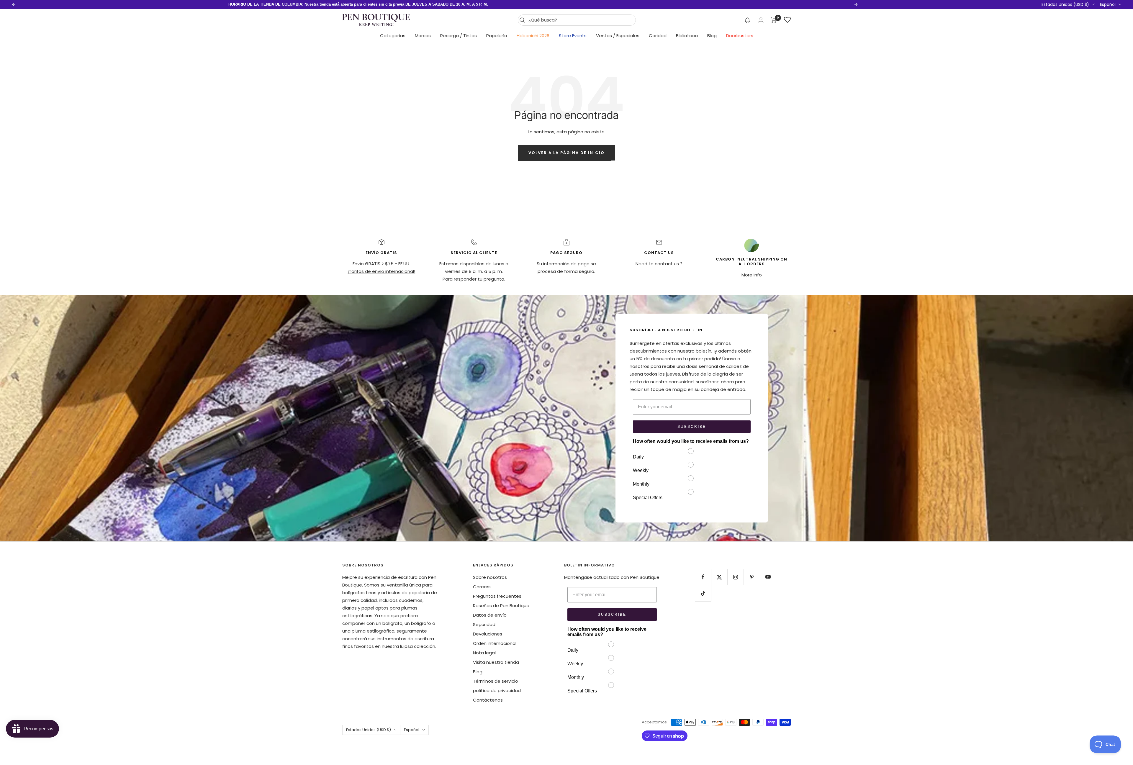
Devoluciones (487, 634)
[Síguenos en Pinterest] (752, 577)
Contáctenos (488, 700)
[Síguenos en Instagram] (735, 577)
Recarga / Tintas (458, 35)
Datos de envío (490, 615)
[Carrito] (774, 20)
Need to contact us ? (659, 264)
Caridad (658, 35)
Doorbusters (739, 35)
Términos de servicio (495, 681)
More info (751, 275)
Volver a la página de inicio (566, 152)
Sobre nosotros (490, 577)
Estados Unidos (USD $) (1065, 4)
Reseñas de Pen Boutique (501, 605)
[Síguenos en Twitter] (719, 577)
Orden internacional (494, 643)
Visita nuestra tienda (496, 662)
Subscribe (691, 427)
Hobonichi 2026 (533, 35)
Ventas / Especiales (617, 35)
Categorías (392, 35)
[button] (747, 20)
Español (1108, 4)
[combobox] (580, 20)
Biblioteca (687, 35)
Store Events (573, 35)
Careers (482, 587)
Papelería (496, 35)
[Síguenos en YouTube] (768, 577)
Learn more (430, 4)
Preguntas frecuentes (497, 596)
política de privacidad (497, 690)
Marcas (423, 35)
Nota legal (484, 653)
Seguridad (484, 624)
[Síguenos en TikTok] (703, 593)
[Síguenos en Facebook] (703, 577)
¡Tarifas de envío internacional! (381, 271)
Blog (712, 35)
